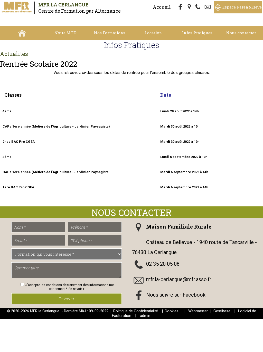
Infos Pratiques (197, 32)
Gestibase (221, 311)
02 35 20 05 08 (163, 264)
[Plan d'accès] (190, 7)
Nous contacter (241, 32)
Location (153, 32)
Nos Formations (109, 32)
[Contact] (208, 7)
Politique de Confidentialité (135, 311)
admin (145, 315)
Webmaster (198, 311)
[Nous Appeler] (199, 7)
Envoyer (66, 298)
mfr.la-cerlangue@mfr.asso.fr (178, 279)
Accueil (162, 7)
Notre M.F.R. (65, 32)
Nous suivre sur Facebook (175, 295)
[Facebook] (180, 7)
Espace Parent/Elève (242, 7)
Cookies (172, 311)
